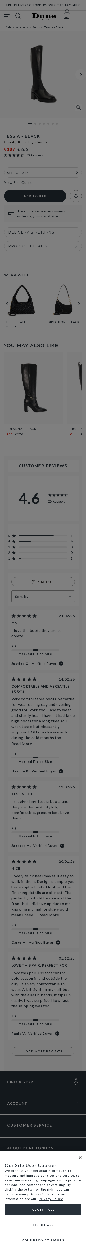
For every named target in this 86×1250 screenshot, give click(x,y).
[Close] (80, 1157)
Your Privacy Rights (43, 1240)
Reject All (43, 1225)
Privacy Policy (51, 1199)
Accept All (43, 1209)
